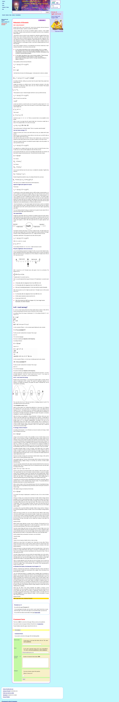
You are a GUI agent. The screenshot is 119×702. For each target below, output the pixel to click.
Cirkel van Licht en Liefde (8, 693)
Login (3, 3)
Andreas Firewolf (6, 691)
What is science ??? (5, 21)
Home (3, 5)
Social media (37, 612)
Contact (3, 1)
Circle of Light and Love (8, 689)
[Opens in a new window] (57, 31)
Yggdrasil (4, 7)
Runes (7, 7)
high (57, 2)
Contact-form (40, 623)
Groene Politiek (6, 696)
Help (3, 9)
